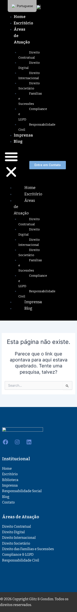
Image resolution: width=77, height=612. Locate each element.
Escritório (23, 23)
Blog (18, 141)
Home (19, 16)
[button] (11, 165)
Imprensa (23, 135)
